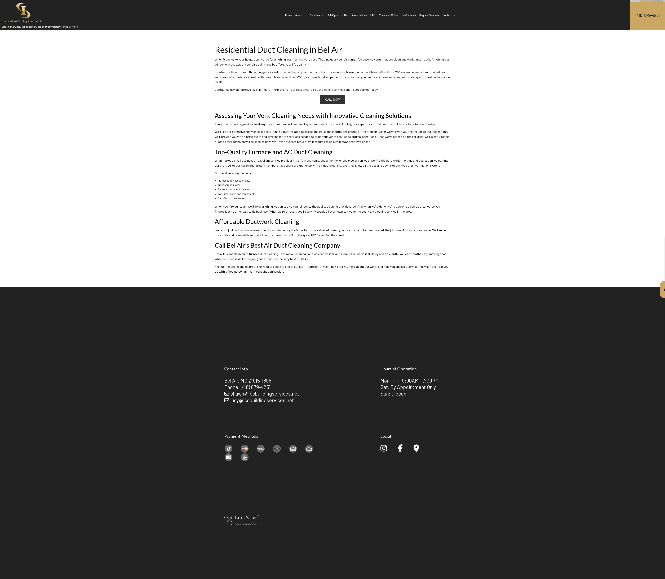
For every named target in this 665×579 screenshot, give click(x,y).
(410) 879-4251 (648, 15)
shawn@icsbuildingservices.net (264, 394)
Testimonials (408, 15)
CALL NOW (332, 99)
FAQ (372, 15)
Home (288, 15)
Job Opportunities (338, 15)
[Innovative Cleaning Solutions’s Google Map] (416, 450)
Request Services (429, 15)
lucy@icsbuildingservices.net (262, 400)
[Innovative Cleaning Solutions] (23, 12)
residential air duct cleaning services (320, 89)
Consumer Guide (388, 15)
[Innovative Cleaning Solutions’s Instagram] (383, 450)
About (298, 15)
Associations (359, 15)
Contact (447, 15)
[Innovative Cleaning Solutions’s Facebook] (400, 450)
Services (315, 15)
